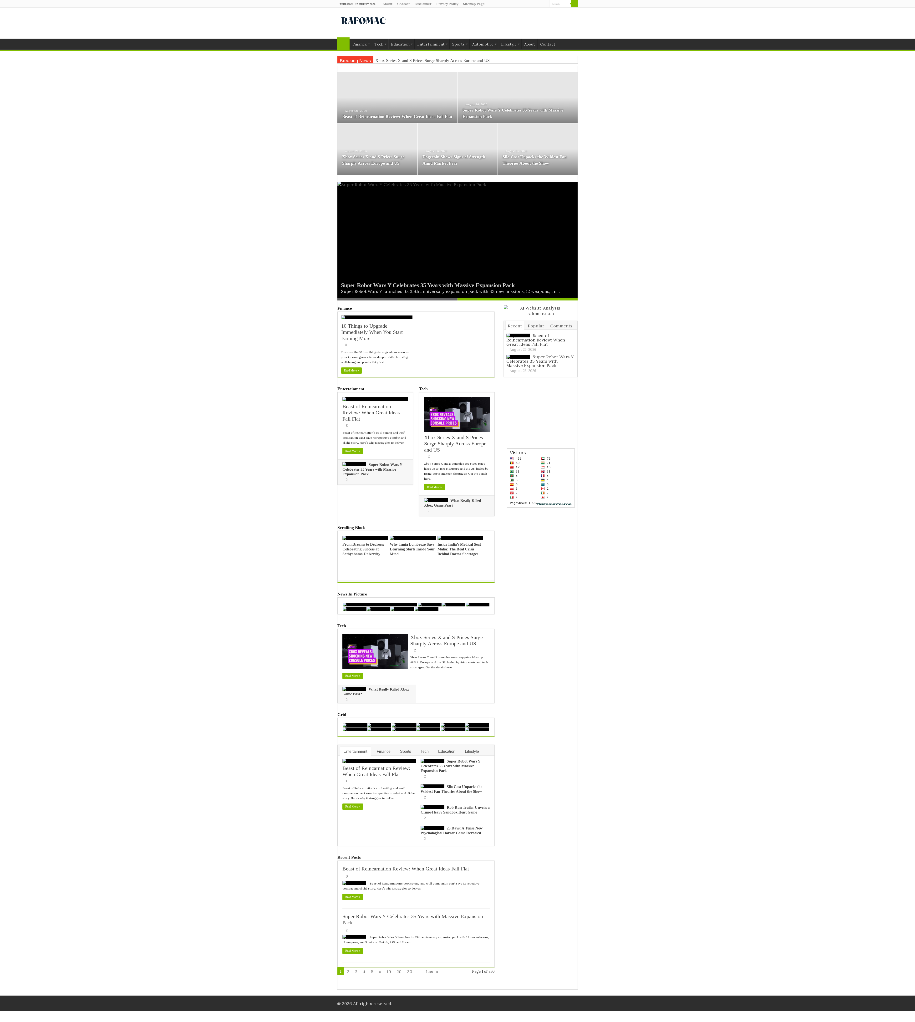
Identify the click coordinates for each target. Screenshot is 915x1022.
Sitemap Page (474, 4)
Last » (432, 971)
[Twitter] (541, 4)
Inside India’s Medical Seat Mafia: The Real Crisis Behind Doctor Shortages (459, 549)
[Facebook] (537, 4)
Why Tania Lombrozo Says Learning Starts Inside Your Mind (412, 549)
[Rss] (532, 4)
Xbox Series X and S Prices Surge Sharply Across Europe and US (455, 443)
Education (400, 44)
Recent (515, 326)
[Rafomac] (363, 19)
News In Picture (352, 594)
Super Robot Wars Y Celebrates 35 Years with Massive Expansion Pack (428, 285)
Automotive (482, 44)
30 (409, 971)
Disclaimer (423, 4)
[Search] (574, 3)
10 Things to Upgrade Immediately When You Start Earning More (372, 332)
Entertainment (431, 44)
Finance (359, 44)
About (387, 4)
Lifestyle (509, 44)
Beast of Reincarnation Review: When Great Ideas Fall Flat (397, 116)
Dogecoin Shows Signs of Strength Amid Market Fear (422, 60)
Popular (536, 326)
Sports (458, 44)
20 (399, 971)
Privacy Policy (447, 4)
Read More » (351, 370)
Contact (403, 4)
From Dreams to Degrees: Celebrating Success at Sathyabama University (363, 549)
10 (389, 971)
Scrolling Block (351, 527)
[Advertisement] (487, 23)
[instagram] (546, 4)
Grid (341, 714)
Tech (379, 44)
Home (343, 43)
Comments (561, 326)
